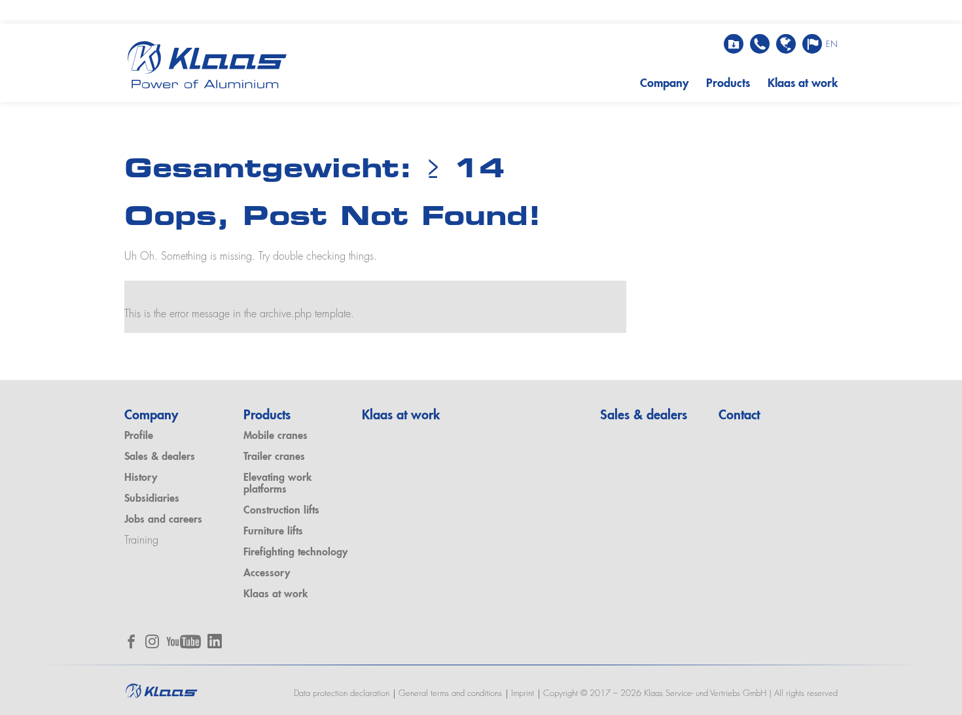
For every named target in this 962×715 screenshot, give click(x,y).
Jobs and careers (163, 520)
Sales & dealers (159, 457)
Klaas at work (803, 84)
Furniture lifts (273, 532)
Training (141, 541)
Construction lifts (281, 511)
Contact (739, 416)
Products (728, 84)
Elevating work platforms (277, 484)
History (140, 478)
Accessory (266, 573)
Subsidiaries (151, 499)
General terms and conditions (450, 693)
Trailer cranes (274, 457)
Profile (138, 436)
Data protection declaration (341, 693)
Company (664, 84)
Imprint (522, 693)
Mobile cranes (275, 436)
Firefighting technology (295, 553)
